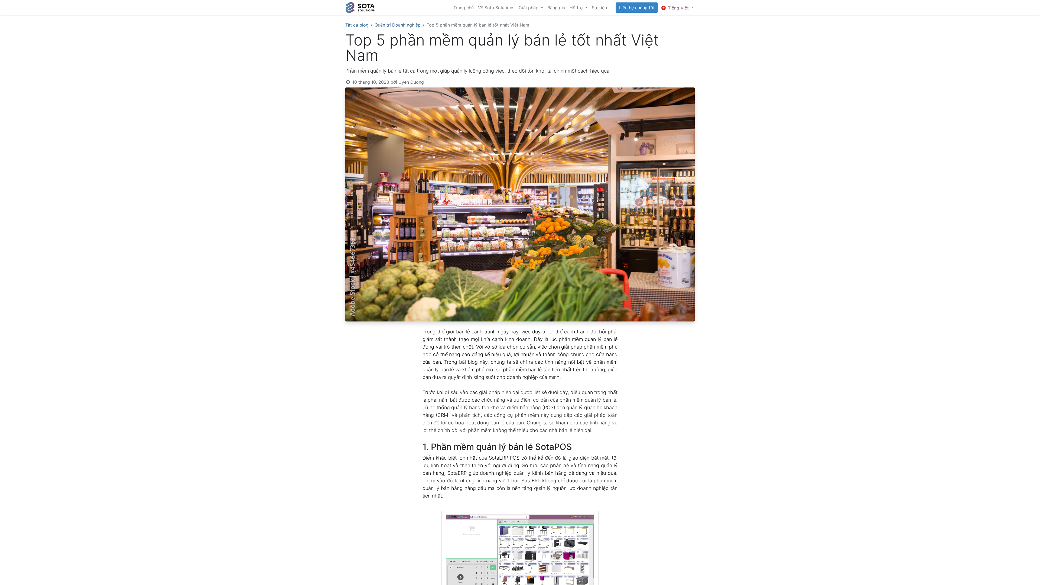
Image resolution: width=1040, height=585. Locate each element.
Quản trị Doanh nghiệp (398, 25)
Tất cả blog (357, 25)
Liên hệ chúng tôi (636, 7)
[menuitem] (463, 7)
